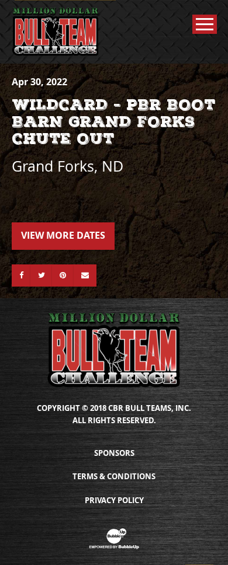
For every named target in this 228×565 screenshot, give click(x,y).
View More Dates (63, 235)
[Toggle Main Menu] (204, 24)
